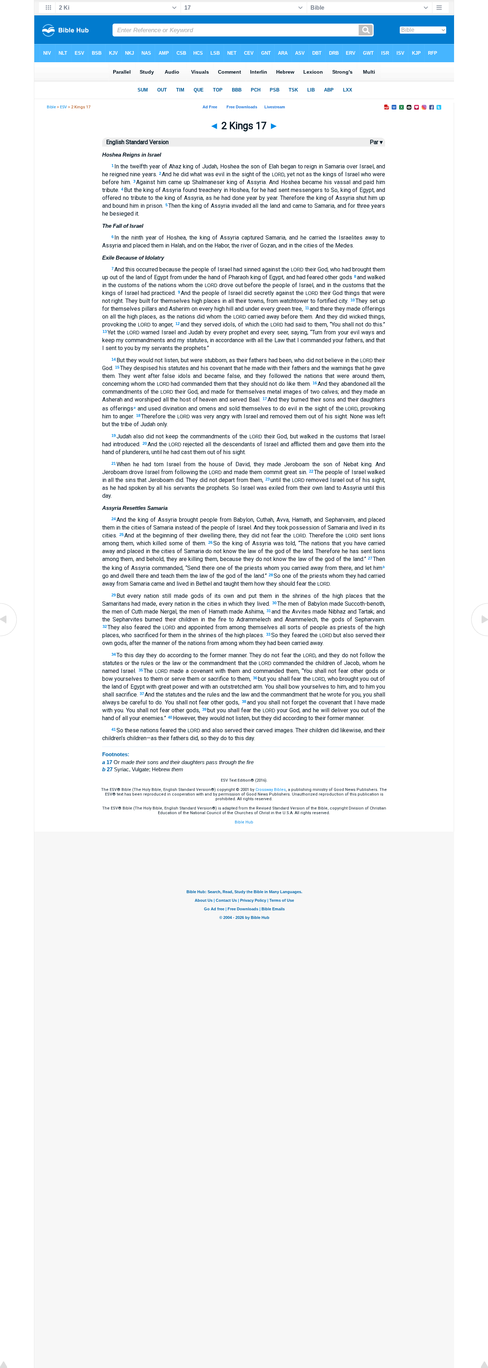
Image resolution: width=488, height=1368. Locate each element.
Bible (51, 107)
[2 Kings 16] (9, 635)
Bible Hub (244, 822)
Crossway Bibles (270, 789)
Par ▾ (376, 142)
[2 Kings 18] (479, 635)
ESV (63, 107)
